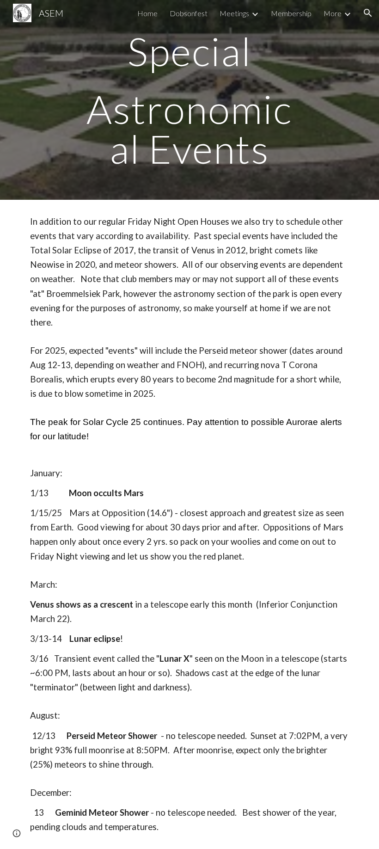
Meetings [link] (234, 13)
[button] (368, 13)
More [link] (333, 13)
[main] (189, 100)
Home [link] (147, 13)
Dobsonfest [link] (189, 13)
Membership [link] (291, 13)
